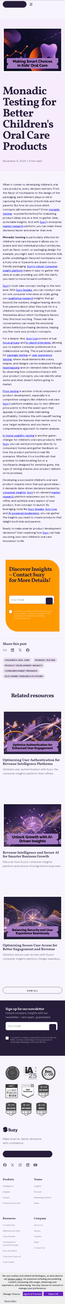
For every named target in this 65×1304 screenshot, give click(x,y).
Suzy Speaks (24, 290)
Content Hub (9, 1225)
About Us (38, 1225)
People (37, 1231)
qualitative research (20, 298)
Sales (36, 1203)
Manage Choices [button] (11, 1294)
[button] (29, 4)
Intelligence (8, 1186)
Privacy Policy (10, 1301)
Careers (37, 1236)
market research (13, 226)
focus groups (11, 342)
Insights (6, 1192)
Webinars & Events (11, 1231)
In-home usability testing (18, 435)
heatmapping (11, 367)
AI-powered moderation (23, 513)
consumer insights (14, 492)
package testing (17, 355)
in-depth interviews (38, 342)
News (36, 1242)
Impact (6, 1197)
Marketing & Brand (42, 1197)
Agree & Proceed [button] (33, 1294)
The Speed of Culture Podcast (10, 1243)
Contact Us (39, 1248)
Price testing (11, 391)
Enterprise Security (11, 1203)
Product (38, 1192)
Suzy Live (32, 338)
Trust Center (8, 1262)
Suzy (43, 222)
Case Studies (9, 1236)
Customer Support (12, 1256)
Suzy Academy (10, 1251)
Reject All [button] (53, 1294)
